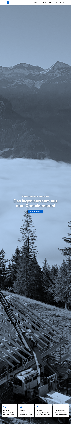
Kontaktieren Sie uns (36, 211)
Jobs (55, 2)
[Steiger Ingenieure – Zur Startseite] (8, 2)
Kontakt (62, 2)
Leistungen (37, 2)
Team (50, 2)
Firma (44, 2)
